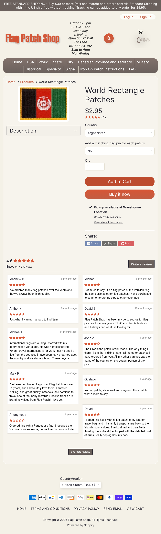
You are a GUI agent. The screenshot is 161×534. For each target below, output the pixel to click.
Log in (128, 16)
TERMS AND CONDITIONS (50, 509)
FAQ (132, 69)
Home (17, 62)
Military (143, 62)
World (43, 62)
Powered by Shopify (80, 525)
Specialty (53, 69)
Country (91, 125)
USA (30, 62)
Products (27, 82)
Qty (87, 160)
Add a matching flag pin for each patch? (115, 143)
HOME (22, 509)
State (57, 62)
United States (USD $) (78, 485)
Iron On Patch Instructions (102, 69)
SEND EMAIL (113, 509)
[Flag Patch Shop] (32, 38)
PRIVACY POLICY (86, 509)
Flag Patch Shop (79, 520)
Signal (71, 69)
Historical (33, 69)
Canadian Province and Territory (105, 62)
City (70, 62)
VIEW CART (135, 509)
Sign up (145, 16)
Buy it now (119, 194)
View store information (108, 222)
